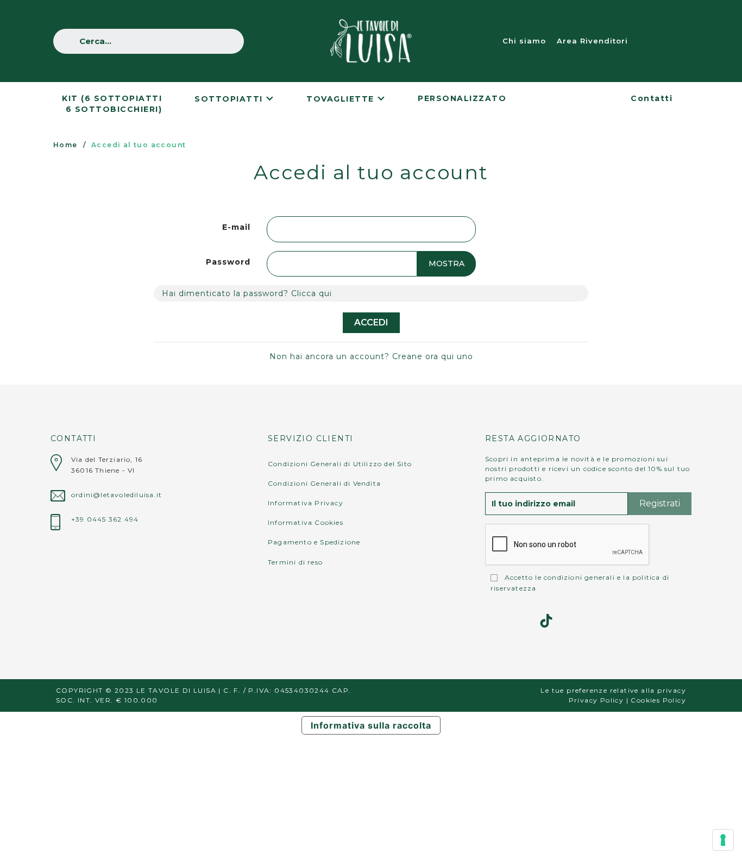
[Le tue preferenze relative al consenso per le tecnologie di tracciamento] (723, 840)
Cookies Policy (658, 700)
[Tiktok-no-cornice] (546, 621)
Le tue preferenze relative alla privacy (613, 690)
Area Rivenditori (592, 40)
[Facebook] (519, 621)
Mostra (446, 263)
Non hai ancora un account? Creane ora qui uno (371, 356)
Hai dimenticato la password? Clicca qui (247, 293)
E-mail (236, 227)
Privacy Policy (596, 700)
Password (228, 262)
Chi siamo (524, 40)
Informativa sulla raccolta (371, 725)
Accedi (371, 322)
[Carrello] (677, 41)
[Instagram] (492, 621)
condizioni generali (579, 577)
